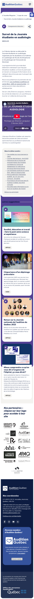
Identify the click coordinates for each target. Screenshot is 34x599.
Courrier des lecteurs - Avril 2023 (17, 158)
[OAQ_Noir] (24, 447)
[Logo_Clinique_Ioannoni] (17, 470)
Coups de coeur (22, 15)
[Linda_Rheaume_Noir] (24, 425)
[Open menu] (30, 4)
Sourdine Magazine (9, 15)
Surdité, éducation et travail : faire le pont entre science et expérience (17, 232)
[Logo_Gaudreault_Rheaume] (24, 461)
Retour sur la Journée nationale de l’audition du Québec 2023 (15, 322)
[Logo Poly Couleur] (10, 461)
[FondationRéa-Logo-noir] (10, 447)
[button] (32, 15)
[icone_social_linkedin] (18, 522)
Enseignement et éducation (15, 26)
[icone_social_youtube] (13, 522)
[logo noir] (24, 433)
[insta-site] (9, 522)
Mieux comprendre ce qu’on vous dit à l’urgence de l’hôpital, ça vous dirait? (16, 369)
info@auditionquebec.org (11, 513)
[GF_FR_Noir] (10, 425)
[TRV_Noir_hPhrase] (10, 440)
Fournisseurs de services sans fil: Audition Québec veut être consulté (17, 182)
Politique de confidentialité (12, 516)
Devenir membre (17, 559)
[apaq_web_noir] (24, 454)
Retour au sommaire (11, 192)
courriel (17, 506)
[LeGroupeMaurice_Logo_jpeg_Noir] (10, 454)
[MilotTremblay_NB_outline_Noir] (24, 440)
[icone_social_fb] (5, 522)
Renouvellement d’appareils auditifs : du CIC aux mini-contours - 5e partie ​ (16, 176)
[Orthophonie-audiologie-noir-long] (10, 433)
